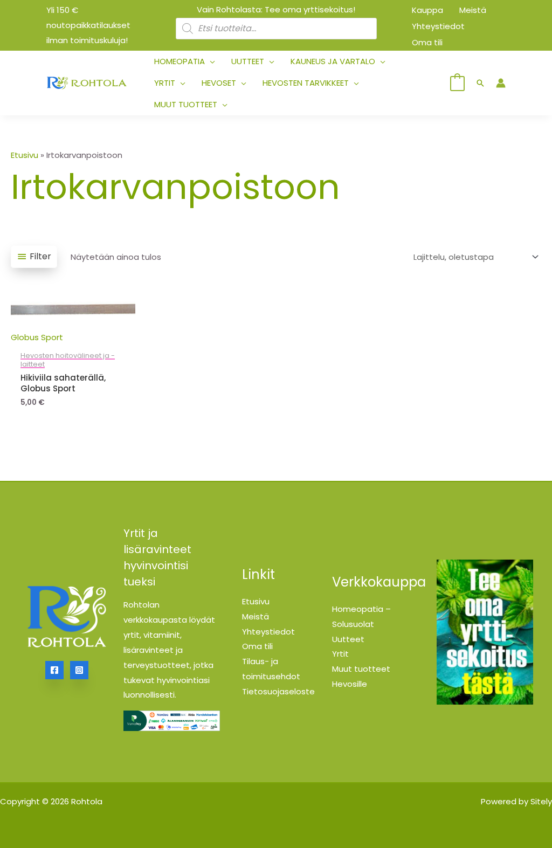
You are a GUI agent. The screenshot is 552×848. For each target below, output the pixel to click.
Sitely (541, 801)
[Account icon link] (501, 83)
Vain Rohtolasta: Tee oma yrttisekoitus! (276, 9)
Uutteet (348, 639)
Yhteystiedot (268, 631)
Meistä (255, 616)
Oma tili (257, 646)
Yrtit (340, 653)
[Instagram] (79, 670)
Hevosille (349, 684)
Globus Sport (37, 337)
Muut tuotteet (361, 668)
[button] (210, 61)
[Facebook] (54, 670)
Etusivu (24, 155)
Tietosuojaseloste (278, 691)
